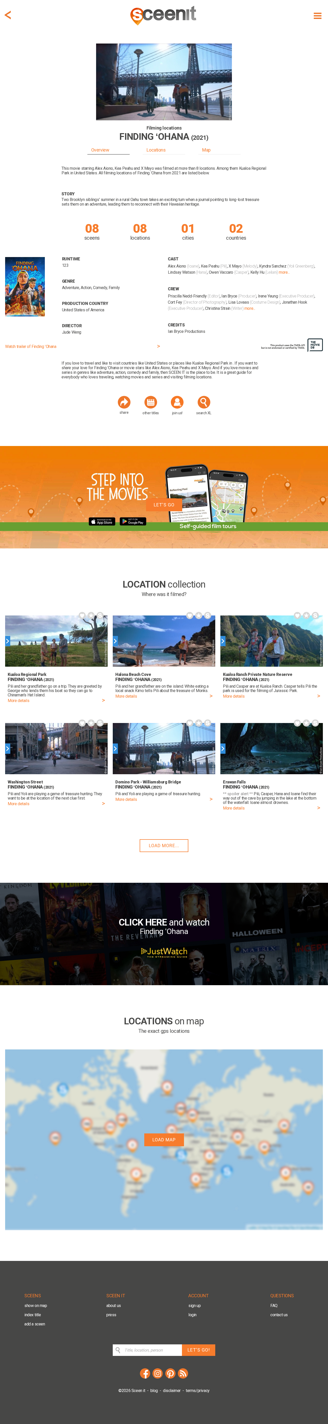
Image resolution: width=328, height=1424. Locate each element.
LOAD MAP (164, 1139)
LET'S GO (164, 504)
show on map (35, 1305)
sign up (194, 1305)
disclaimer (172, 1390)
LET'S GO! (199, 1350)
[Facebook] (145, 1377)
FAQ (274, 1305)
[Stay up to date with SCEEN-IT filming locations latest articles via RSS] (183, 1377)
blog (154, 1390)
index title (32, 1314)
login (192, 1314)
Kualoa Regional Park (210, 363)
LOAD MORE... (164, 845)
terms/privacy (198, 1390)
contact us (279, 1314)
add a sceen (34, 1324)
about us (113, 1305)
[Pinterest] (170, 1377)
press (111, 1314)
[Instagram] (157, 1377)
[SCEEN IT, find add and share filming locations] (164, 27)
